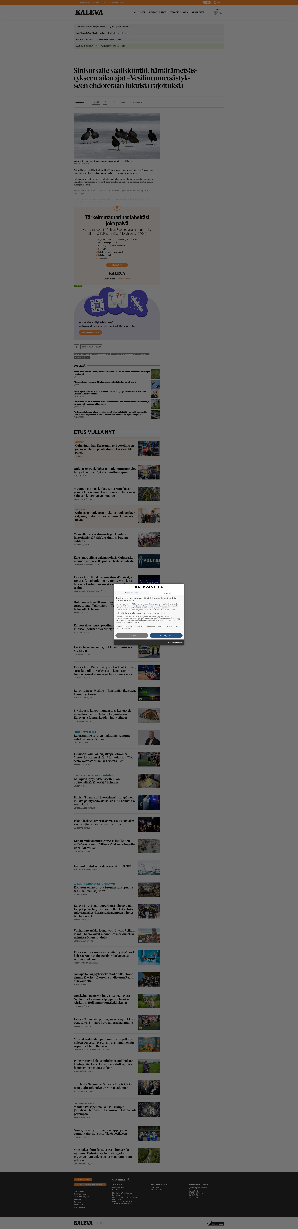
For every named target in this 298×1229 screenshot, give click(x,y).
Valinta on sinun (132, 593)
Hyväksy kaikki (166, 635)
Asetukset (132, 635)
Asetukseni (166, 593)
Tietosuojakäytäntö (175, 642)
